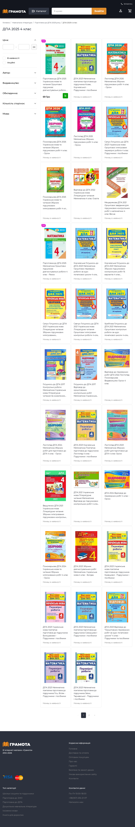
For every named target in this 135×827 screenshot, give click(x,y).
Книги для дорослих (13, 815)
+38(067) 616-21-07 (78, 798)
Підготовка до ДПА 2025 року (48, 23)
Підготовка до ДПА (12, 802)
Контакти (73, 778)
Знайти (99, 11)
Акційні (11, 62)
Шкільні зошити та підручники (18, 793)
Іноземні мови (10, 810)
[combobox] (72, 11)
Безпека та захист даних (81, 770)
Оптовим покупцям (79, 757)
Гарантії (73, 765)
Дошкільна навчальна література (20, 806)
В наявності (13, 58)
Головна (6, 23)
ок (34, 47)
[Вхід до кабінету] (120, 11)
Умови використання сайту (83, 774)
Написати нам (76, 802)
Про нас (73, 761)
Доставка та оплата (79, 753)
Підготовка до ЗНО (12, 798)
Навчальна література (22, 23)
